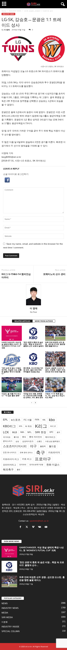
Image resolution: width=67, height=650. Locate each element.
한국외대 (22, 465)
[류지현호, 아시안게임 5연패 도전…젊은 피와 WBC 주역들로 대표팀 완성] (33, 359)
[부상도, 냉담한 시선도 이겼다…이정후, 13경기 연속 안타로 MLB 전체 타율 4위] (55, 359)
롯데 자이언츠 (35, 437)
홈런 (18, 469)
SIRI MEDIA (7, 617)
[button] (33, 180)
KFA (20, 426)
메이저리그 (50, 437)
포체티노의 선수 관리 (54, 274)
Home (4, 11)
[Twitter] (27, 527)
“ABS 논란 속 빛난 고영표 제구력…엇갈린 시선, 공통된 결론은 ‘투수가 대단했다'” (12, 371)
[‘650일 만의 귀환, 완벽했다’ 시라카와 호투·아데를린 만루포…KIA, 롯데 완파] (33, 384)
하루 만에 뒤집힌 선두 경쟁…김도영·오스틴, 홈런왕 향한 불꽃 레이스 (55, 344)
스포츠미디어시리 (15, 446)
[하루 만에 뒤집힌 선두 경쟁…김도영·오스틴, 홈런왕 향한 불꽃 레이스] (55, 333)
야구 (33, 446)
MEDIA (5, 613)
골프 (58, 432)
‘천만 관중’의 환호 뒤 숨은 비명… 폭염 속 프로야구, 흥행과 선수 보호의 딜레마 (33, 344)
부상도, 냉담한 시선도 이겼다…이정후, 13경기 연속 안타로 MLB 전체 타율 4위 (55, 370)
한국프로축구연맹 (36, 465)
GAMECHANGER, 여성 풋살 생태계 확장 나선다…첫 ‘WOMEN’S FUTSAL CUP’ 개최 (12, 345)
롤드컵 (16, 437)
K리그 (41, 426)
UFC (51, 432)
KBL (44, 420)
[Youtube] (46, 527)
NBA (22, 432)
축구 (40, 452)
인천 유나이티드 (10, 452)
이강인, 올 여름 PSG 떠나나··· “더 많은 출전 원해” (11, 395)
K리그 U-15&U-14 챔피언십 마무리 (16, 275)
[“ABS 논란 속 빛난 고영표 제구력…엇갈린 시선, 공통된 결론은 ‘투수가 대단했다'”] (12, 359)
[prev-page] (31, 402)
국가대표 (6, 437)
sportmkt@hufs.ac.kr (39, 521)
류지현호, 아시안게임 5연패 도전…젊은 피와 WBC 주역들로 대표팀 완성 (33, 370)
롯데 (24, 437)
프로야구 (43, 459)
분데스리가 (7, 441)
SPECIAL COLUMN (10, 631)
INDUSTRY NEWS (15, 11)
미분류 (5, 622)
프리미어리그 (9, 464)
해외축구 (8, 469)
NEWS (5, 603)
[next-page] (35, 402)
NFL (29, 432)
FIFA (37, 420)
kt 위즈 (28, 426)
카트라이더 (54, 452)
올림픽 (43, 446)
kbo (52, 420)
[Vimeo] (34, 527)
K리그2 (53, 426)
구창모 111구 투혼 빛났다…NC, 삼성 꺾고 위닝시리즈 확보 (55, 396)
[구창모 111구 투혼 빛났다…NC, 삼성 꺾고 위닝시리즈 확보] (55, 384)
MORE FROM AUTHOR (44, 321)
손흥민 (39, 441)
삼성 (17, 441)
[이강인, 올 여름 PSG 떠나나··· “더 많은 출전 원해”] (12, 384)
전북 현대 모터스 (26, 452)
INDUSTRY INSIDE (10, 627)
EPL (5, 419)
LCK (6, 432)
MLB (14, 432)
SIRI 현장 (40, 432)
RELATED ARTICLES (22, 321)
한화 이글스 (53, 464)
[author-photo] (33, 294)
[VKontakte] (40, 527)
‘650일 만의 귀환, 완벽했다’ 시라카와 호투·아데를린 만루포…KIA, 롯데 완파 (33, 396)
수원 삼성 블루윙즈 (52, 441)
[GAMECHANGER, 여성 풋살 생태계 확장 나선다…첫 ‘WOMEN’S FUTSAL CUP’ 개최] (12, 333)
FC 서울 (28, 420)
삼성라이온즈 (28, 441)
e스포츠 (15, 419)
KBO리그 (9, 426)
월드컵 (52, 446)
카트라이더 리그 (11, 459)
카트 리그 (26, 459)
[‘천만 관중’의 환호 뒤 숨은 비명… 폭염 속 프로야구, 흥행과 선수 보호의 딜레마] (33, 333)
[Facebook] (21, 527)
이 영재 (7, 30)
